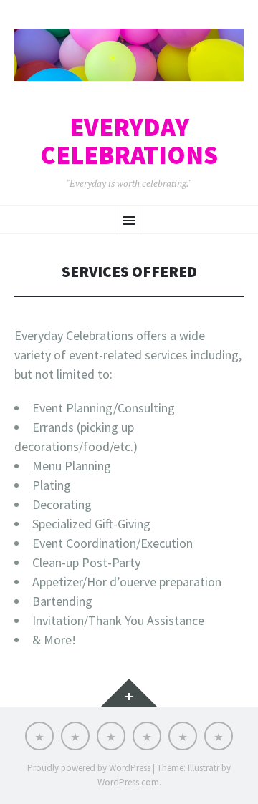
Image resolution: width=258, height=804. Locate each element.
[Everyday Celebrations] (129, 55)
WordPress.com (128, 782)
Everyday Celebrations (129, 141)
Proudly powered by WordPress (88, 768)
